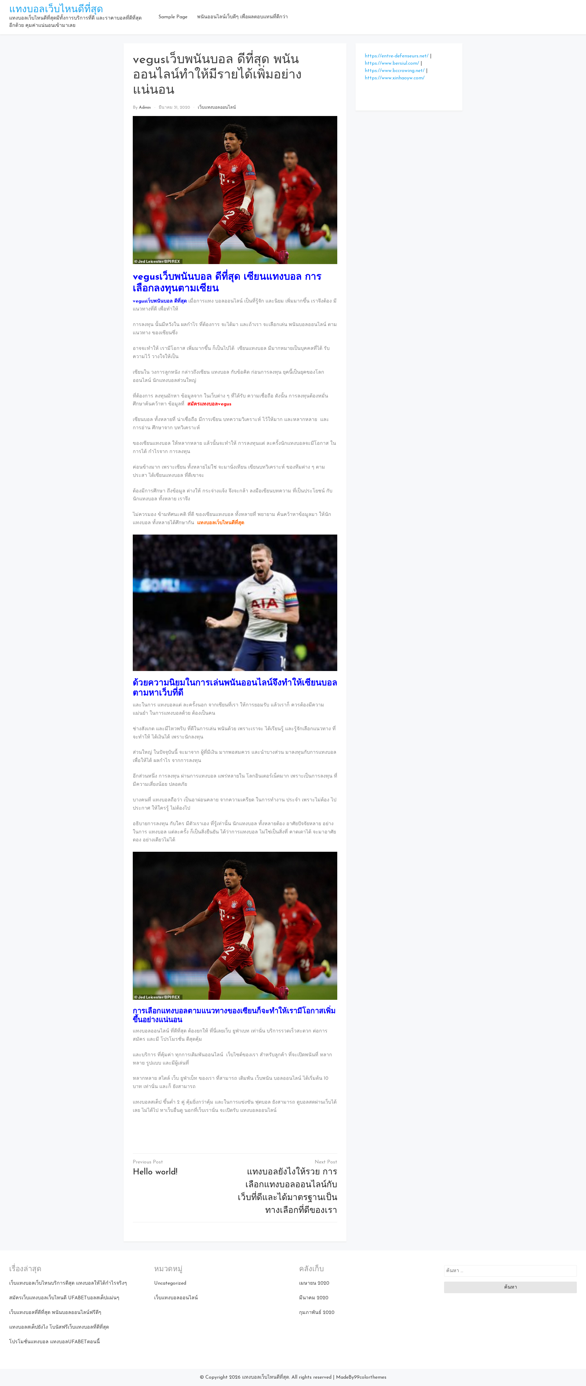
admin (145, 107)
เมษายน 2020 (314, 1283)
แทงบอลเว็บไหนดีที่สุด (56, 10)
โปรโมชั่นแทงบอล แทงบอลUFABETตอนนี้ (54, 1342)
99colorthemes (370, 1377)
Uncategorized (170, 1283)
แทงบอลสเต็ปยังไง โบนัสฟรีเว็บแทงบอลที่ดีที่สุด (59, 1327)
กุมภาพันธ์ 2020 (317, 1312)
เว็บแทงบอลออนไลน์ (217, 107)
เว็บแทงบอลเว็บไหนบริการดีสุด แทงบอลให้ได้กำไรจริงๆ (68, 1283)
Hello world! (155, 1172)
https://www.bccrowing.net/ (395, 70)
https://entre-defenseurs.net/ (397, 56)
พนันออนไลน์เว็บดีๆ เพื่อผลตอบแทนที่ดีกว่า (242, 17)
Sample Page (172, 17)
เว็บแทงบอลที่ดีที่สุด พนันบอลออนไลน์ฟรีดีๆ (55, 1312)
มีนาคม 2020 (313, 1298)
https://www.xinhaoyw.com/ (395, 78)
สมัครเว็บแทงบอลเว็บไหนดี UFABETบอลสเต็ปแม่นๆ (64, 1298)
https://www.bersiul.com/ (392, 63)
